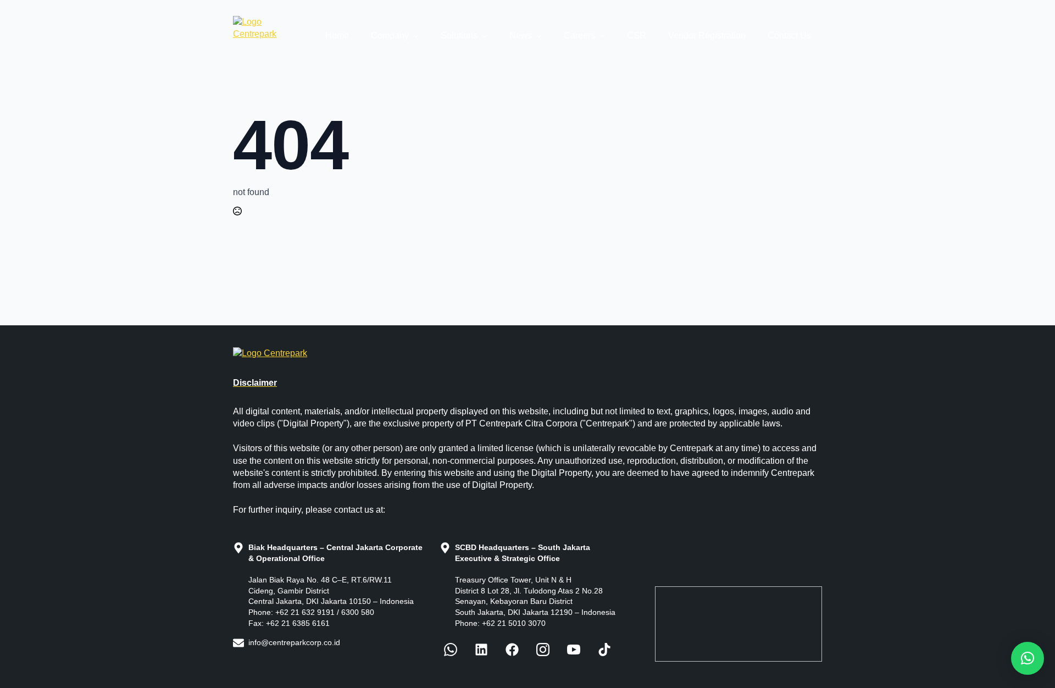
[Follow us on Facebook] (450, 649)
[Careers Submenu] (605, 35)
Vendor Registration (707, 35)
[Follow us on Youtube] (574, 649)
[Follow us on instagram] (543, 649)
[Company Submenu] (419, 35)
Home (337, 35)
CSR (636, 35)
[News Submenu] (542, 35)
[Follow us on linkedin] (481, 649)
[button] (1027, 658)
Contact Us (789, 35)
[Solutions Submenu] (487, 35)
